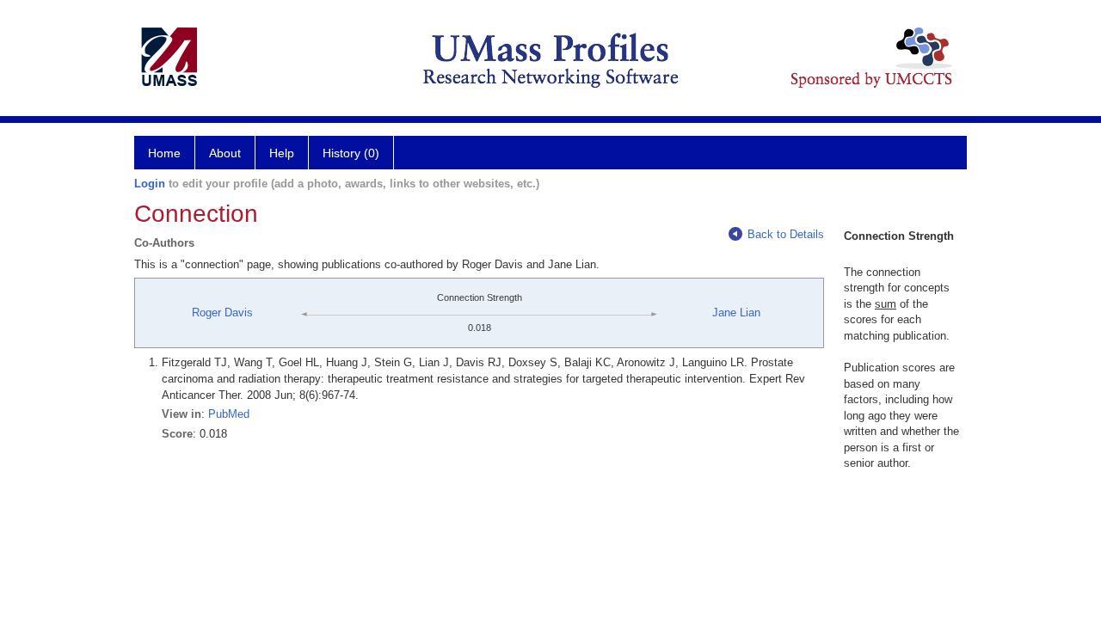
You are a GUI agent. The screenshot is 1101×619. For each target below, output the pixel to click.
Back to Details (785, 234)
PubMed (228, 414)
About (225, 153)
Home (164, 153)
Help (281, 153)
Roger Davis (222, 312)
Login (149, 183)
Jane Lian (736, 312)
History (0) (351, 153)
